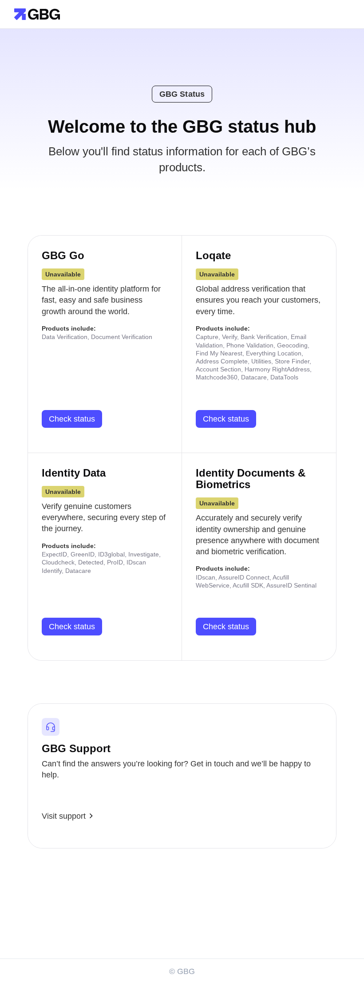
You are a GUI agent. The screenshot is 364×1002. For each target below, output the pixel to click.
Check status (72, 418)
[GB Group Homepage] (37, 13)
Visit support (64, 816)
